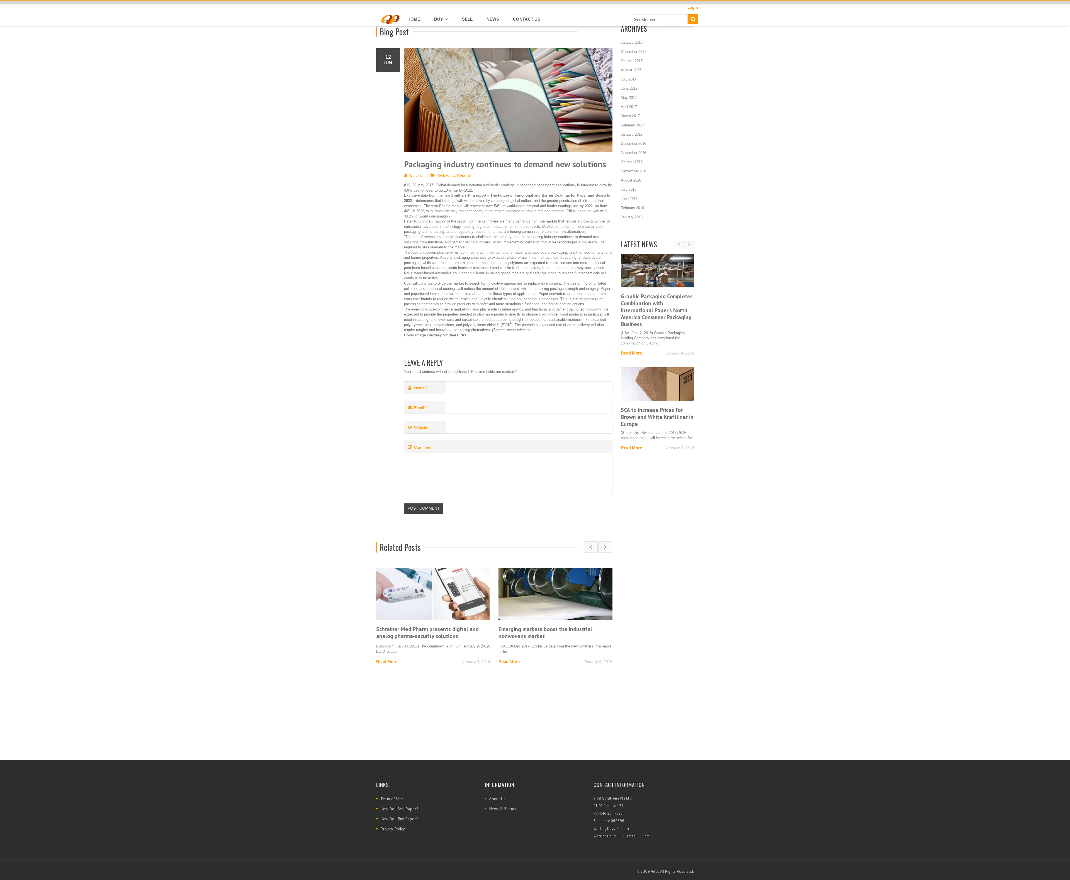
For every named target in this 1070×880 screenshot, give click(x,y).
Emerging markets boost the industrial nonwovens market (423, 632)
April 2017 (629, 107)
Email (420, 407)
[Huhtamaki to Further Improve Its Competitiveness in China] (555, 594)
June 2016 (629, 199)
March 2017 (630, 116)
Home (413, 19)
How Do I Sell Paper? (399, 808)
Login (692, 7)
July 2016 (628, 189)
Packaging (445, 175)
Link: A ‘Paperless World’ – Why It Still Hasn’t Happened (624, 399)
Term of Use (391, 798)
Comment (422, 447)
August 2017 (631, 70)
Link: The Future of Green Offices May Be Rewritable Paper (621, 303)
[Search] (693, 19)
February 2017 (632, 125)
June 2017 (629, 88)
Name (420, 388)
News (493, 19)
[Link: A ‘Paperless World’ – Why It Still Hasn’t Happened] (626, 370)
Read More (386, 661)
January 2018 (632, 42)
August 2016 (631, 180)
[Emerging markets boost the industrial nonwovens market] (433, 594)
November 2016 (633, 153)
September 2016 (634, 171)
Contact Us (526, 19)
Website (421, 427)
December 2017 (633, 52)
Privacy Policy (392, 829)
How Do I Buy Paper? (399, 819)
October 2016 (632, 162)
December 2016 (633, 143)
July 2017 (628, 79)
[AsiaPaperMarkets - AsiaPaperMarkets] (390, 19)
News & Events (502, 808)
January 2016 (632, 217)
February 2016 (632, 208)
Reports (464, 175)
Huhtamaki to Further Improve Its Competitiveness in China (539, 632)
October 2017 (632, 61)
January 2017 (632, 134)
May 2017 (629, 98)
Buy (438, 19)
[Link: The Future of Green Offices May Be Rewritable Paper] (626, 270)
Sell (467, 19)
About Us (497, 798)
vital (418, 175)
